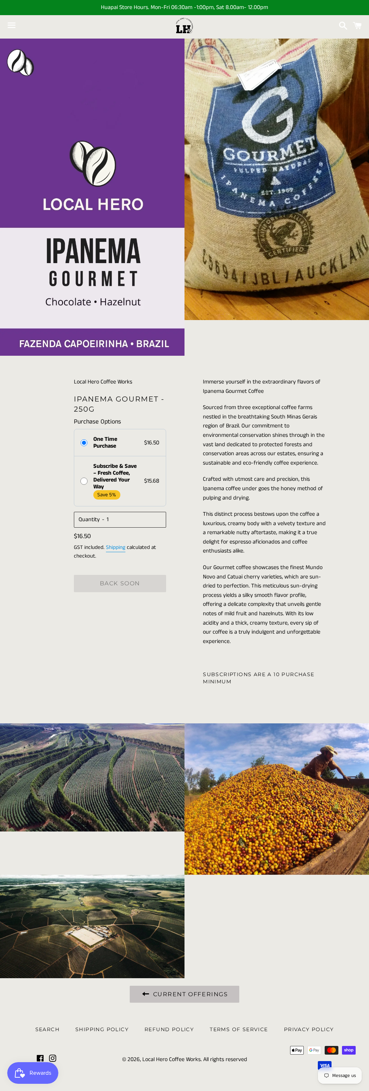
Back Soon (120, 583)
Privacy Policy (309, 1029)
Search (47, 1029)
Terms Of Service (239, 1029)
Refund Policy (169, 1029)
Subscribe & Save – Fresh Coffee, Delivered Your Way (115, 477)
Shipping (115, 547)
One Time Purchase (105, 442)
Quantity (89, 519)
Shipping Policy (102, 1029)
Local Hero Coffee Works (171, 1059)
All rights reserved (225, 1059)
